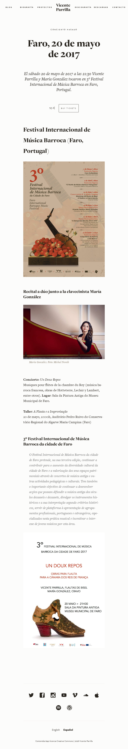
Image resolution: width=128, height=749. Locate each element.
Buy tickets (68, 108)
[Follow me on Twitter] (31, 696)
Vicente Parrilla (63, 7)
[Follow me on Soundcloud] (85, 696)
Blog (9, 7)
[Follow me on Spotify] (58, 708)
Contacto (119, 7)
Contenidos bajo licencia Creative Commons (54, 741)
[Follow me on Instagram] (53, 696)
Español (68, 730)
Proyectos (44, 7)
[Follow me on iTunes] (96, 696)
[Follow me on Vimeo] (74, 696)
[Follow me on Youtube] (64, 696)
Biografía (27, 7)
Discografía (83, 7)
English (56, 730)
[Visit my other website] (69, 708)
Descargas (101, 7)
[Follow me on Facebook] (42, 696)
